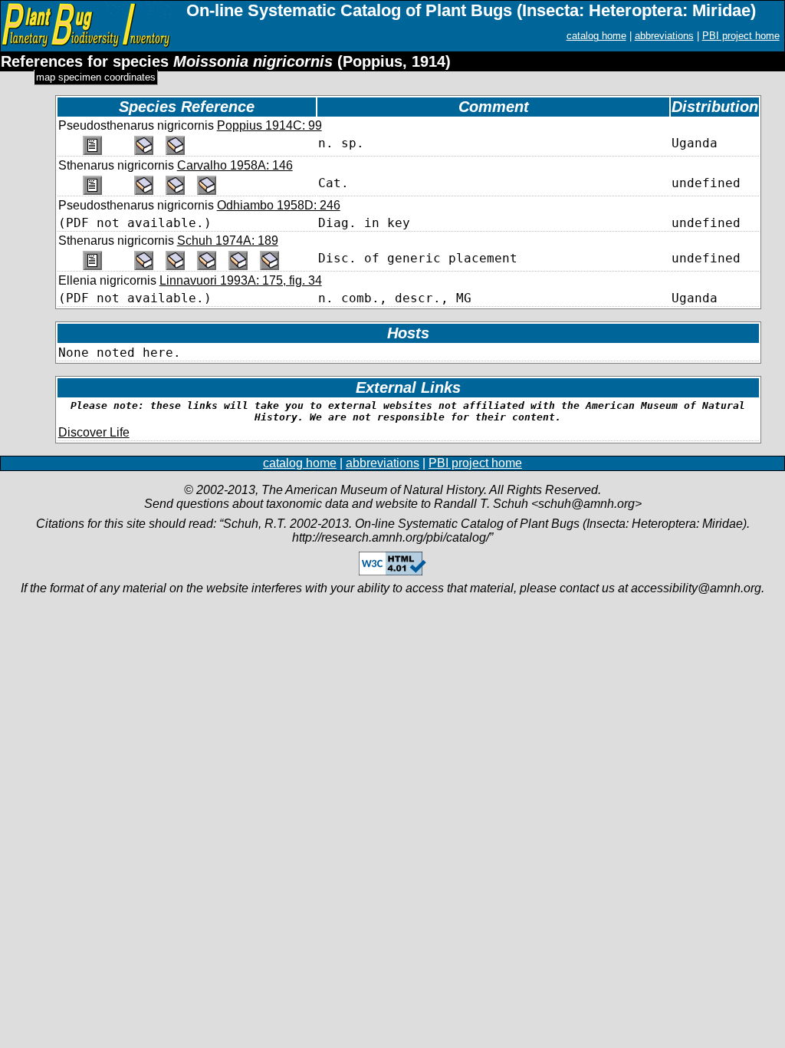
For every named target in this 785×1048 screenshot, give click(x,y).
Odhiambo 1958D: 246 (278, 205)
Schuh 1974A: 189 (227, 240)
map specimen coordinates (96, 77)
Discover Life (94, 432)
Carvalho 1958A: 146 (235, 165)
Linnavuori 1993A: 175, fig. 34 (240, 280)
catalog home (596, 35)
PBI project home (741, 35)
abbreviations (664, 35)
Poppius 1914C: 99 (269, 125)
